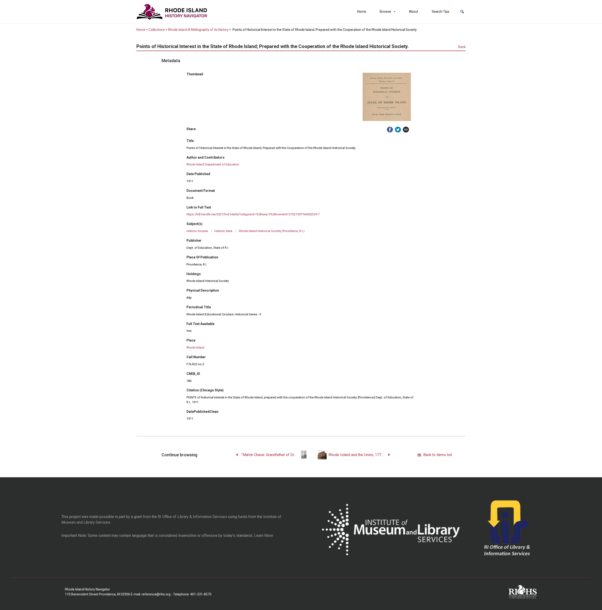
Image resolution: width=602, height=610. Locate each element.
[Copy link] (406, 130)
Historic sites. (223, 231)
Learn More (263, 535)
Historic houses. (197, 231)
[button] (462, 11)
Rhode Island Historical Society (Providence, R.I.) (272, 231)
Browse (385, 11)
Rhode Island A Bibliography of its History (198, 30)
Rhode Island (195, 347)
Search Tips (440, 11)
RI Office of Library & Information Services (192, 516)
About (413, 11)
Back (462, 47)
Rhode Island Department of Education (212, 164)
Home (361, 11)
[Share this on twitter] (398, 130)
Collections (157, 30)
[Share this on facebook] (390, 130)
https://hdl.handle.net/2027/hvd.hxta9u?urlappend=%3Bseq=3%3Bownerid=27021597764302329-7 (253, 214)
